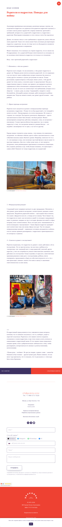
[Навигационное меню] (59, 3)
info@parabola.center (31, 393)
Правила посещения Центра (31, 411)
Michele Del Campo (20, 190)
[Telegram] (31, 423)
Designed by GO (31, 518)
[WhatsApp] (34, 423)
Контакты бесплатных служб (31, 416)
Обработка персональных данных (31, 412)
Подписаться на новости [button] (31, 512)
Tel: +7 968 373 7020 (31, 395)
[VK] (28, 423)
